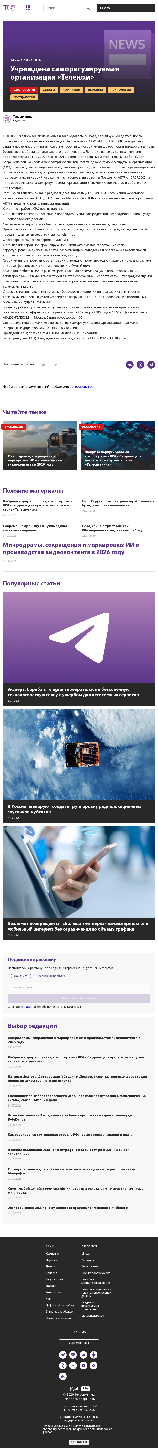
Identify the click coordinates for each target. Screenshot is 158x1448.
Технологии (53, 1292)
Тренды (51, 1286)
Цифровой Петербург (60, 1305)
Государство (54, 1279)
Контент (51, 1273)
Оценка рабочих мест (95, 1273)
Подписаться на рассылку (79, 998)
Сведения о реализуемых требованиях (90, 1306)
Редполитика (90, 1266)
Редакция (87, 1260)
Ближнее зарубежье (59, 1311)
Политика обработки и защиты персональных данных (96, 1293)
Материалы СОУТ (92, 1315)
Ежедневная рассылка (51, 976)
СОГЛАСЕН (79, 1442)
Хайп (49, 1298)
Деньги (50, 1266)
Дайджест (21, 976)
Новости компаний (58, 1318)
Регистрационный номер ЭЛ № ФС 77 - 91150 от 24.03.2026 (79, 1408)
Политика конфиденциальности (95, 1281)
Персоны (52, 1260)
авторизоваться (82, 387)
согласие (26, 1007)
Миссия (86, 1253)
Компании (52, 1253)
